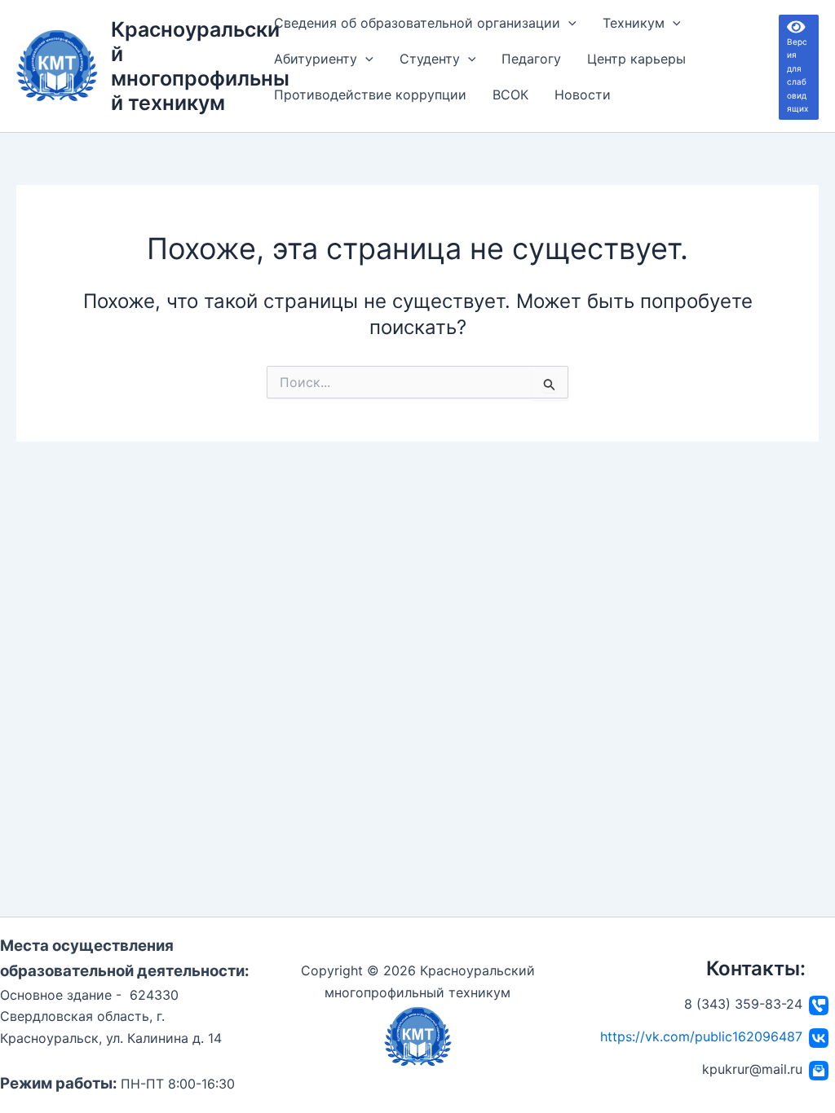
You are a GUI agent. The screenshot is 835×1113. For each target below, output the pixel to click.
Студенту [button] (430, 59)
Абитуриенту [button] (315, 59)
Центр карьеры (636, 59)
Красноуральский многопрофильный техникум (200, 66)
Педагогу (531, 59)
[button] (568, 22)
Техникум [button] (634, 23)
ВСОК (510, 94)
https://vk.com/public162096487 (701, 1036)
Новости (582, 94)
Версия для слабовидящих (798, 66)
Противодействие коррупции (370, 94)
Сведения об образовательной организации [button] (417, 23)
